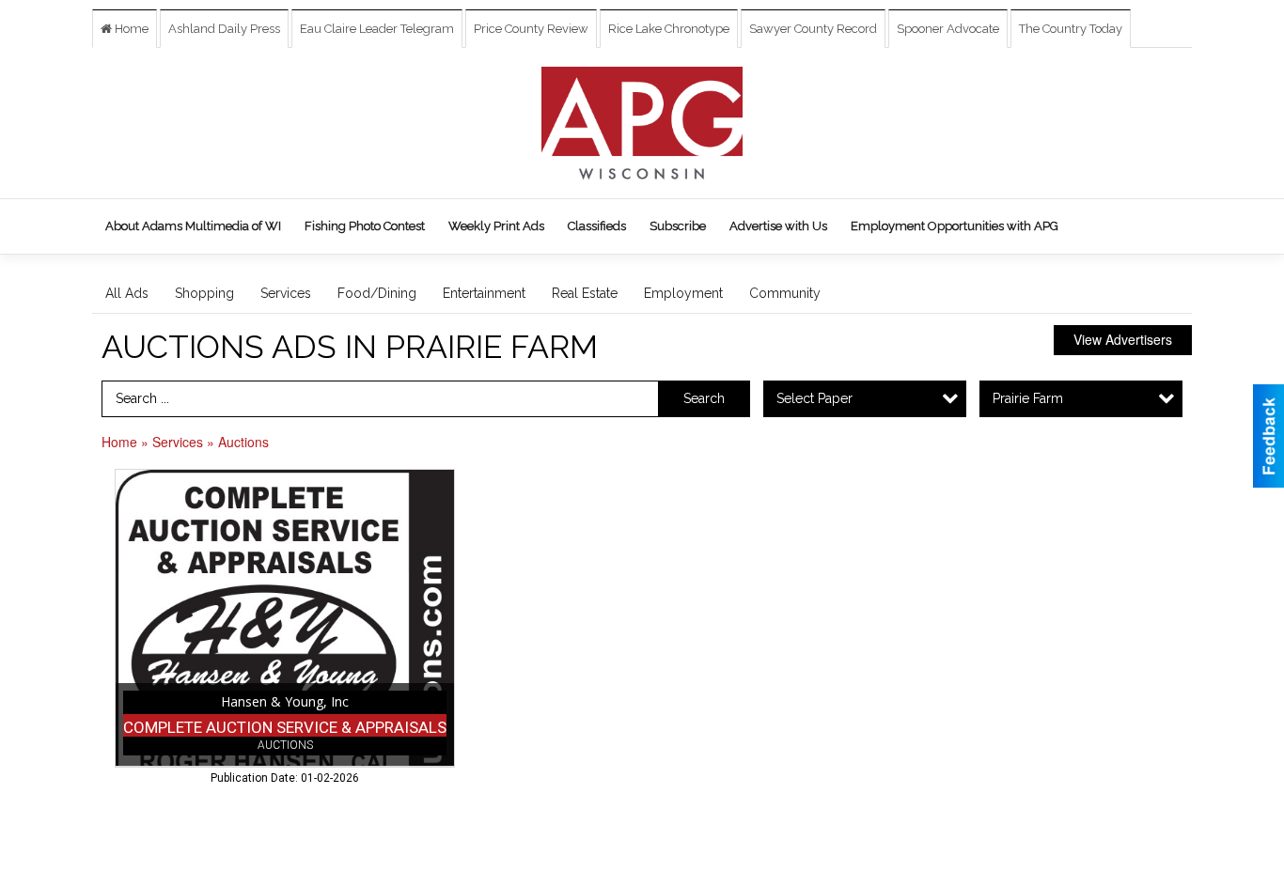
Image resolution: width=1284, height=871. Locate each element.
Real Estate (585, 293)
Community (785, 293)
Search (704, 398)
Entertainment (484, 293)
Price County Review (531, 29)
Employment (683, 293)
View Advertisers (1122, 339)
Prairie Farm (1028, 398)
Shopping (204, 293)
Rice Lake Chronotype (668, 29)
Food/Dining (376, 293)
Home (130, 29)
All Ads (127, 293)
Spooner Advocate (948, 29)
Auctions (243, 441)
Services (285, 293)
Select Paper (814, 398)
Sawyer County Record (813, 29)
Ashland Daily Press (224, 29)
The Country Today (1070, 29)
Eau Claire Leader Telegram (377, 29)
